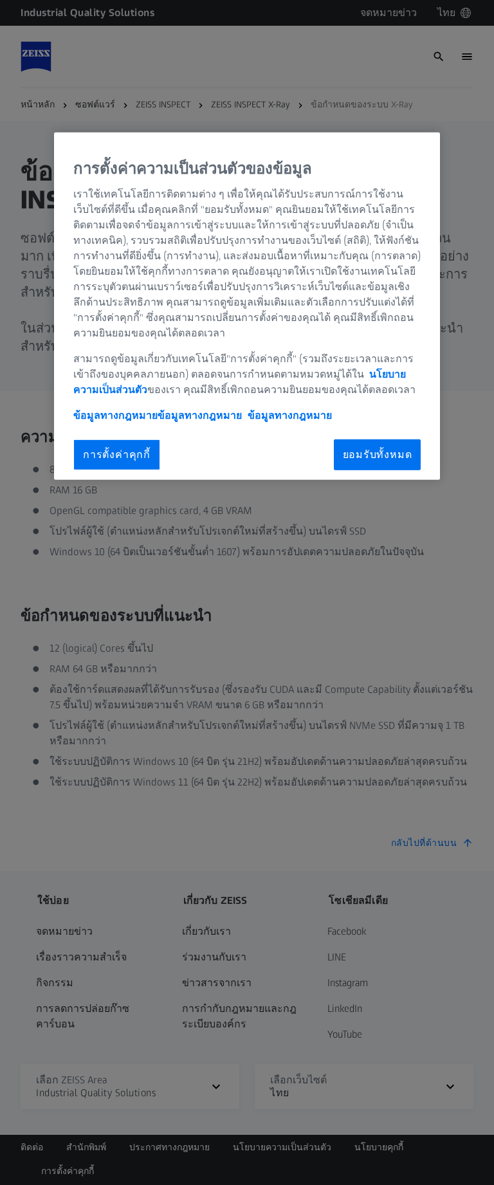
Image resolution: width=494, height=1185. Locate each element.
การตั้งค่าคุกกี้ (117, 454)
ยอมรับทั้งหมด (377, 454)
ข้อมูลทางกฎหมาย (290, 415)
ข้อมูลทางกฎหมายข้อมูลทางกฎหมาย (157, 415)
